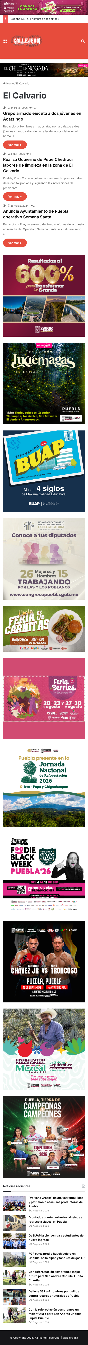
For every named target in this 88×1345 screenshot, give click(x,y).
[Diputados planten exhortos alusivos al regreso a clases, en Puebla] (14, 1223)
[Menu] (5, 42)
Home (10, 83)
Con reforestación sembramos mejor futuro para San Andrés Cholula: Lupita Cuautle (56, 1276)
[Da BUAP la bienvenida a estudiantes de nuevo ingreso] (14, 1241)
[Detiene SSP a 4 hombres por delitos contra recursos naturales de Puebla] (14, 1297)
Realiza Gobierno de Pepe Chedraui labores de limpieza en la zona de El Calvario (38, 165)
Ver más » (15, 144)
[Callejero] (26, 41)
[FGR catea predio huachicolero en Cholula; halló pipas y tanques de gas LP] (14, 1259)
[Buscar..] (83, 42)
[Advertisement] (60, 38)
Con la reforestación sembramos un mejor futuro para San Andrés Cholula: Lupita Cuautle (55, 1314)
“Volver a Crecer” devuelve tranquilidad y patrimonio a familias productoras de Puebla (56, 1202)
